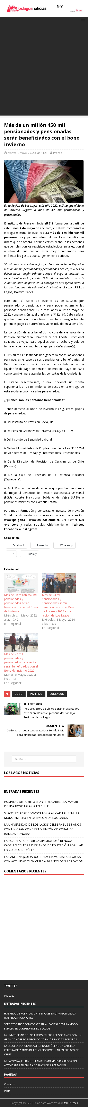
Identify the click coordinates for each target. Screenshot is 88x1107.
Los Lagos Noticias (21, 772)
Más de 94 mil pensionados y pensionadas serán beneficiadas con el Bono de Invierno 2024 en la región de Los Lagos (59, 605)
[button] (82, 21)
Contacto (9, 1084)
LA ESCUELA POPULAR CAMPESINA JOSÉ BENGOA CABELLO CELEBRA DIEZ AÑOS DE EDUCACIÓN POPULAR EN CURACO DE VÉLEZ (43, 845)
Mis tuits (9, 995)
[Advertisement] (44, 71)
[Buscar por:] (44, 758)
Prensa (57, 153)
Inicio (7, 1091)
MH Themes (71, 1103)
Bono (19, 694)
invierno (36, 694)
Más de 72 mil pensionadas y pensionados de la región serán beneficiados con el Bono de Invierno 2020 (21, 662)
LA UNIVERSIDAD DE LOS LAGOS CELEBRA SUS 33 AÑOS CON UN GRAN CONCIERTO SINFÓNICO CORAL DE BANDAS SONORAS (42, 829)
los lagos (57, 694)
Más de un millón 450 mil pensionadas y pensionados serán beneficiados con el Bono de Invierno (21, 603)
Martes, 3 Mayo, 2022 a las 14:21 (27, 153)
